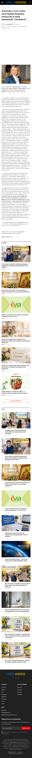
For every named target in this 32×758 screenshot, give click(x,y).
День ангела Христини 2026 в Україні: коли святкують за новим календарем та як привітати (15, 367)
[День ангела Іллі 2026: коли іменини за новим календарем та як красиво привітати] (16, 280)
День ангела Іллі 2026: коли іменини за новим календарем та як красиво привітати (15, 291)
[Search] (30, 2)
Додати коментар (16, 400)
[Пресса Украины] (16, 2)
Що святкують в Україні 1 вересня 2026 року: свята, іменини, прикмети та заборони (17, 585)
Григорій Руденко (9, 24)
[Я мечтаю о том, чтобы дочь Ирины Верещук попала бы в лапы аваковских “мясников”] (16, 74)
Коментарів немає (23, 26)
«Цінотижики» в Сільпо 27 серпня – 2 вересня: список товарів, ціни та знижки (14, 392)
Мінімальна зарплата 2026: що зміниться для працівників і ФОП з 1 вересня (16, 534)
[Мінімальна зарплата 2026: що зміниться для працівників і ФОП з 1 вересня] (16, 523)
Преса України (13, 742)
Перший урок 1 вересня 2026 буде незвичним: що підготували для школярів (15, 432)
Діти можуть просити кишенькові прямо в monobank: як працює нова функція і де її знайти (14, 265)
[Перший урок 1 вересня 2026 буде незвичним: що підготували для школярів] (16, 420)
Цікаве (14, 26)
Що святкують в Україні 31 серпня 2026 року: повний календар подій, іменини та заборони (17, 635)
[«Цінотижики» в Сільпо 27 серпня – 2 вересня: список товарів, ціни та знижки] (16, 381)
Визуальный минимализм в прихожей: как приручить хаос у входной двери (17, 610)
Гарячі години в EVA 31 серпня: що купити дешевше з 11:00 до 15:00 (15, 315)
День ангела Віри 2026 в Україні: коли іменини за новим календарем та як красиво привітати (15, 341)
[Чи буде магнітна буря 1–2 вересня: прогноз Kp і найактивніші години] (16, 549)
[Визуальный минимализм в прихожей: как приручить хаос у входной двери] (16, 600)
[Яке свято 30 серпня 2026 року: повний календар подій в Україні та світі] (16, 650)
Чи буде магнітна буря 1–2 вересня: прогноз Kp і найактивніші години (16, 560)
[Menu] (2, 2)
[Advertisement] (16, 46)
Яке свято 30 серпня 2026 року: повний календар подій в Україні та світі (17, 661)
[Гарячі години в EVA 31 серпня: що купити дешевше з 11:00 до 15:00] (16, 304)
